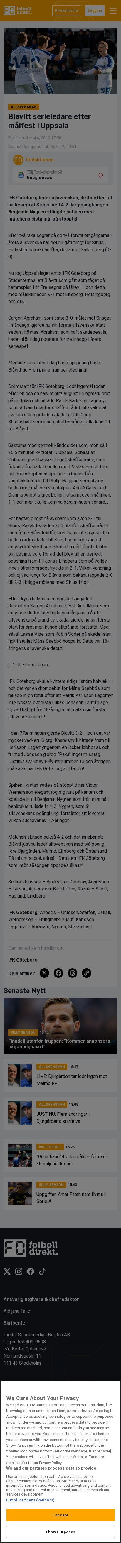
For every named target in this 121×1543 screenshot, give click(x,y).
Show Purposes (60, 1532)
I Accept (60, 1515)
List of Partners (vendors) (30, 1500)
